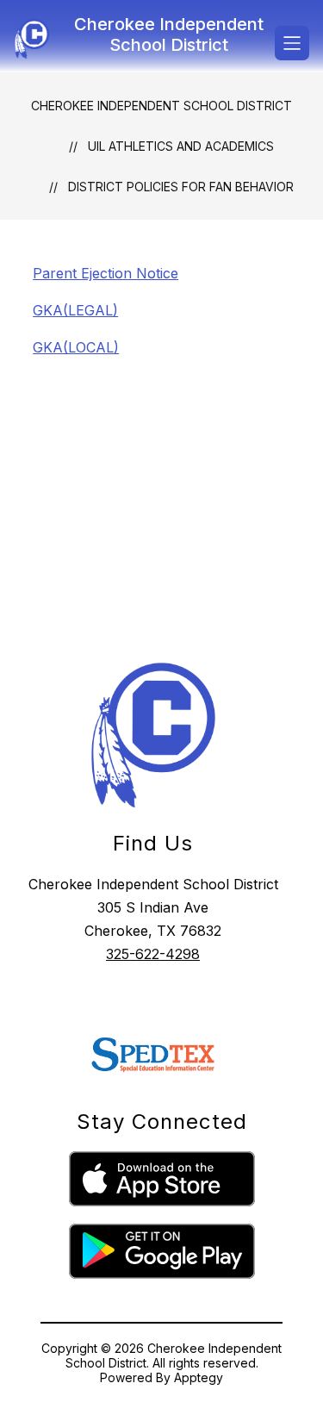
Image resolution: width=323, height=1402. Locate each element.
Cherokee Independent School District (161, 105)
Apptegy (198, 1377)
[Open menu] (292, 43)
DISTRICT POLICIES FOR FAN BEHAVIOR (181, 186)
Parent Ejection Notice (105, 273)
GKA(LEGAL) (75, 310)
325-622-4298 (153, 954)
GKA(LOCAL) (76, 347)
